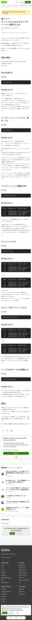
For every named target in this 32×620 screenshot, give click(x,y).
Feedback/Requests (6, 577)
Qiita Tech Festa (23, 575)
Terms (2, 567)
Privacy (3, 570)
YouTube (3, 598)
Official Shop (22, 594)
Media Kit (3, 575)
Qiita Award (21, 577)
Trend (3, 5)
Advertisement (4, 582)
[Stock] (7, 430)
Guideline (3, 572)
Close (17, 612)
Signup (28, 2)
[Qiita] (4, 2)
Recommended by (12, 467)
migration (7, 28)
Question (16, 5)
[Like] (2, 430)
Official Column (22, 570)
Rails (3, 28)
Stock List (9, 5)
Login (21, 2)
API (20, 582)
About (2, 565)
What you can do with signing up (11, 449)
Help (2, 580)
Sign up (11, 612)
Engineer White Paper (24, 580)
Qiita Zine (21, 591)
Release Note (22, 565)
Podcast (3, 601)
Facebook (3, 596)
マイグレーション (15, 28)
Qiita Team (21, 589)
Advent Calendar (23, 572)
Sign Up (19, 533)
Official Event (23, 5)
